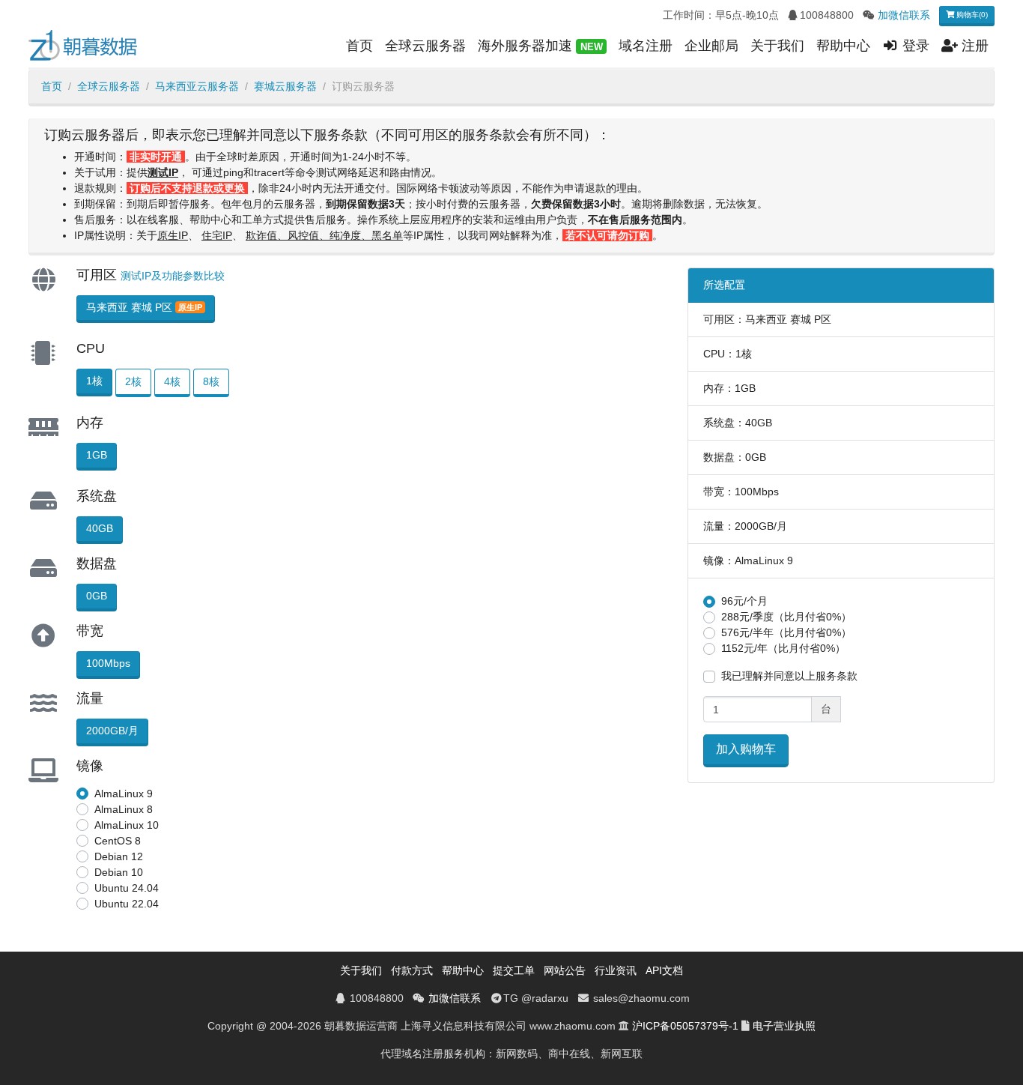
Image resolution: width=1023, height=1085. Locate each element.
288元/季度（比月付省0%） (786, 617)
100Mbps (108, 663)
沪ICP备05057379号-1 (685, 1026)
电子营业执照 (784, 1026)
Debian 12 (118, 856)
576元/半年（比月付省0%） (786, 632)
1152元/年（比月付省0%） (783, 648)
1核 (94, 381)
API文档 (664, 970)
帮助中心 (843, 45)
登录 (914, 45)
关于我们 (777, 45)
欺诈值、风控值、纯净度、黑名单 (324, 235)
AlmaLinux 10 (126, 825)
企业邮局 (711, 45)
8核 (211, 381)
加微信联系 (904, 15)
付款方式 (412, 970)
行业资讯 (616, 970)
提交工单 (514, 970)
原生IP (172, 235)
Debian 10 (118, 872)
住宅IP (216, 235)
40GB (99, 528)
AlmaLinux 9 (123, 794)
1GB (96, 455)
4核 (172, 381)
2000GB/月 (112, 731)
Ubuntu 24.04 (126, 888)
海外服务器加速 (540, 45)
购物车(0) (971, 14)
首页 (359, 45)
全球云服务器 (425, 45)
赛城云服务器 (285, 86)
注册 (973, 45)
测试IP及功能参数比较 (173, 276)
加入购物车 (746, 749)
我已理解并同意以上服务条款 (789, 676)
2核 (133, 381)
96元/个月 (744, 601)
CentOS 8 (117, 841)
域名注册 (646, 45)
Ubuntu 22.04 (126, 904)
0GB (96, 596)
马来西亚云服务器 (197, 86)
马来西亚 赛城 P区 (144, 307)
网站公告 (565, 970)
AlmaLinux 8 (123, 809)
